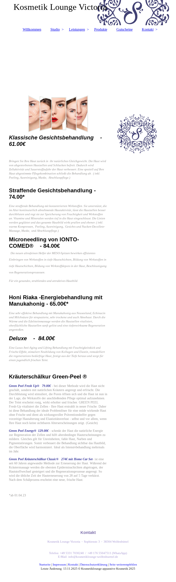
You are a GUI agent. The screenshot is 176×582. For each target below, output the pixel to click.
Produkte (100, 29)
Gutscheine (124, 29)
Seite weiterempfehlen (123, 564)
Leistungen (77, 29)
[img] (88, 60)
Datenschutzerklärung (93, 564)
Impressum (59, 564)
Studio (55, 29)
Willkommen (32, 29)
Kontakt (148, 29)
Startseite (45, 564)
